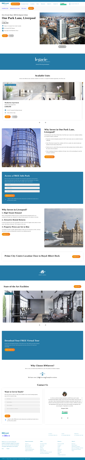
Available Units (5, 8)
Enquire (31, 8)
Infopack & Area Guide (15, 8)
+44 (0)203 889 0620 (66, 435)
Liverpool (59, 445)
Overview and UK (61, 443)
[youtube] (6, 436)
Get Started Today (49, 156)
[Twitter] (9, 436)
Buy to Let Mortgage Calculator (77, 447)
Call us (11, 35)
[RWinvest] (5, 4)
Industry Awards (28, 445)
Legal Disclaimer (21, 458)
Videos (73, 450)
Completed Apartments (62, 454)
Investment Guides (43, 443)
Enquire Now (6, 234)
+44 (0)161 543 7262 (79, 435)
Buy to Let (42, 446)
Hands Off (42, 449)
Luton (59, 447)
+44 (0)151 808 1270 (75, 3)
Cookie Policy (15, 458)
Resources (73, 443)
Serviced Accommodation (44, 453)
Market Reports (74, 445)
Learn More (77, 286)
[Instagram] (4, 436)
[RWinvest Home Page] (5, 434)
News (3, 448)
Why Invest (24, 8)
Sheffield (59, 450)
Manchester (60, 449)
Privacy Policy (9, 458)
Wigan (59, 453)
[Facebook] (3, 436)
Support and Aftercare (29, 450)
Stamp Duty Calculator (76, 446)
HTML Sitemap (27, 458)
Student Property (43, 450)
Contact (8, 448)
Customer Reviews (28, 447)
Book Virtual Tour (10, 349)
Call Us (14, 116)
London (59, 446)
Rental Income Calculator (76, 449)
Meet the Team (27, 446)
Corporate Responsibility (29, 449)
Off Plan (41, 447)
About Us (26, 443)
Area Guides (42, 445)
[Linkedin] (7, 436)
